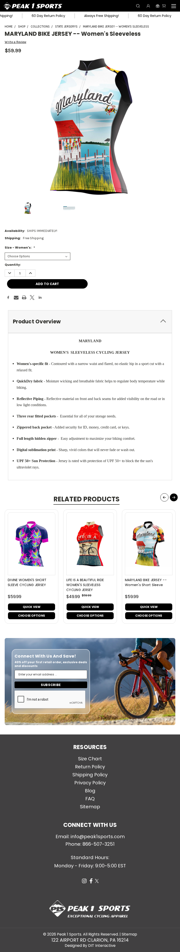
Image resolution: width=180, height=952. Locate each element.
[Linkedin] (40, 297)
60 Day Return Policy (34, 15)
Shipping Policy (90, 774)
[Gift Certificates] (157, 6)
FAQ (90, 798)
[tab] (90, 321)
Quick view (31, 607)
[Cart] (164, 6)
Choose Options (31, 616)
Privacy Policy (90, 782)
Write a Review (15, 42)
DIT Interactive (102, 945)
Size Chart (90, 758)
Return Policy (90, 766)
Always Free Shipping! (87, 15)
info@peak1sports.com (98, 836)
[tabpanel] (31, 566)
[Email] (16, 297)
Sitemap (90, 806)
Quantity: (13, 264)
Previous (164, 497)
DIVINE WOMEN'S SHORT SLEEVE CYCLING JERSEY (27, 582)
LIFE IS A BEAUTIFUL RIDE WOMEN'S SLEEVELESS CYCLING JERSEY (85, 585)
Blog (90, 790)
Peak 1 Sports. (69, 934)
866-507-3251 (98, 844)
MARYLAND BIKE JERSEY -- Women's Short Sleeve (146, 582)
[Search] (138, 6)
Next (174, 497)
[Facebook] (8, 297)
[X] (32, 297)
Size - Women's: (20, 247)
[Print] (24, 297)
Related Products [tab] (86, 499)
